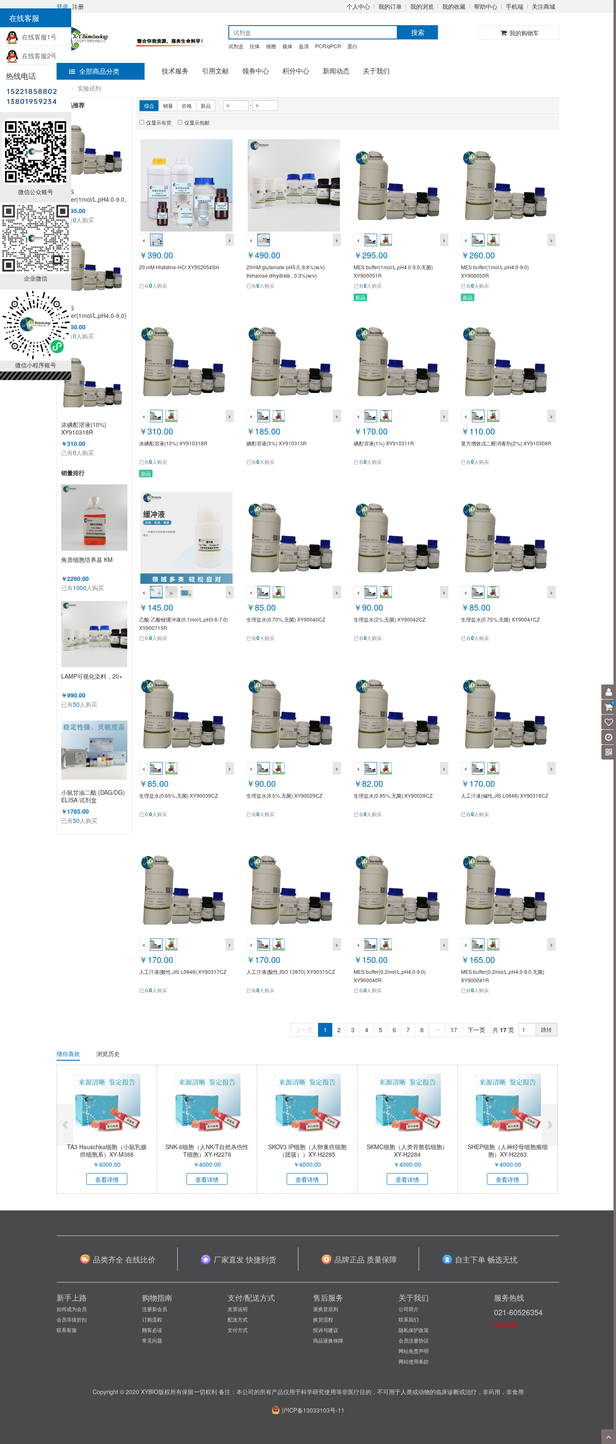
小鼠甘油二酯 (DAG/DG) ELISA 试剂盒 (93, 796)
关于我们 (376, 70)
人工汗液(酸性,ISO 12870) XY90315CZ (290, 971)
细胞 (271, 45)
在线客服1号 (37, 36)
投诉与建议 (325, 1329)
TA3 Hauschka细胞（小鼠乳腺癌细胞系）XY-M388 (107, 1150)
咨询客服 (506, 1324)
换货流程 (323, 1319)
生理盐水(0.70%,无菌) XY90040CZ (285, 619)
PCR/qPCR (328, 45)
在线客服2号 (37, 55)
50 (76, 704)
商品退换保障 (328, 1340)
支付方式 (238, 1329)
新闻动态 (336, 70)
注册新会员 (154, 1308)
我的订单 (390, 6)
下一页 (476, 1029)
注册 (78, 6)
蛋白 (352, 45)
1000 (79, 587)
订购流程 (152, 1319)
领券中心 (255, 70)
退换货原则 (325, 1308)
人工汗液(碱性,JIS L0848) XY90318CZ (504, 795)
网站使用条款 (414, 1361)
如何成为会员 (72, 1308)
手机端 (514, 6)
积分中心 (295, 70)
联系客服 (67, 1329)
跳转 (546, 1029)
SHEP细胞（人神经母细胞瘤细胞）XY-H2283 (508, 1150)
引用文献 (215, 70)
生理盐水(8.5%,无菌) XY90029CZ (284, 795)
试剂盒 (235, 45)
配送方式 (238, 1319)
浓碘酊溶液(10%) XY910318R (83, 428)
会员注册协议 (414, 1340)
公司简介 (409, 1308)
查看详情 (107, 1179)
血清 (304, 45)
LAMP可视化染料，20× (91, 676)
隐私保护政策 (414, 1329)
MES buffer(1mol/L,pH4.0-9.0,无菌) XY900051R (93, 195)
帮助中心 (485, 6)
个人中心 (358, 6)
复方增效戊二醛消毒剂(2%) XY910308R (506, 443)
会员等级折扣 (72, 1319)
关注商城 (543, 6)
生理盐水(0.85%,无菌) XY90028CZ (393, 795)
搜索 (417, 32)
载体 (287, 45)
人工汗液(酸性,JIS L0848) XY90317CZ (182, 971)
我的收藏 (454, 6)
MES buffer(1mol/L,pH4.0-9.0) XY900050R (94, 311)
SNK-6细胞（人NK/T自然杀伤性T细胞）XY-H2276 (207, 1150)
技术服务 (175, 70)
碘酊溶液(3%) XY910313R (276, 443)
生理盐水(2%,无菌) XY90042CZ (389, 619)
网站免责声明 (414, 1350)
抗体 (255, 45)
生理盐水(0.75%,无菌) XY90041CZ (500, 619)
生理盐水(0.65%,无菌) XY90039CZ (178, 795)
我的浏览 (422, 6)
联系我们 (409, 1319)
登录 (62, 6)
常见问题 (152, 1340)
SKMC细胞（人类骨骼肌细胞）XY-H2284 (407, 1150)
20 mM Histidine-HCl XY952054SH (179, 267)
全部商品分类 (99, 71)
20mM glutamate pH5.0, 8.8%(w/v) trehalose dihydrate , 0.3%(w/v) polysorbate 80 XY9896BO (285, 275)
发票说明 (238, 1308)
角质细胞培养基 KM (87, 560)
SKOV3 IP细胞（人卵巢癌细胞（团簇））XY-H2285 (307, 1150)
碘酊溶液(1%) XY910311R (384, 443)
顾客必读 (152, 1329)
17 (453, 1029)
